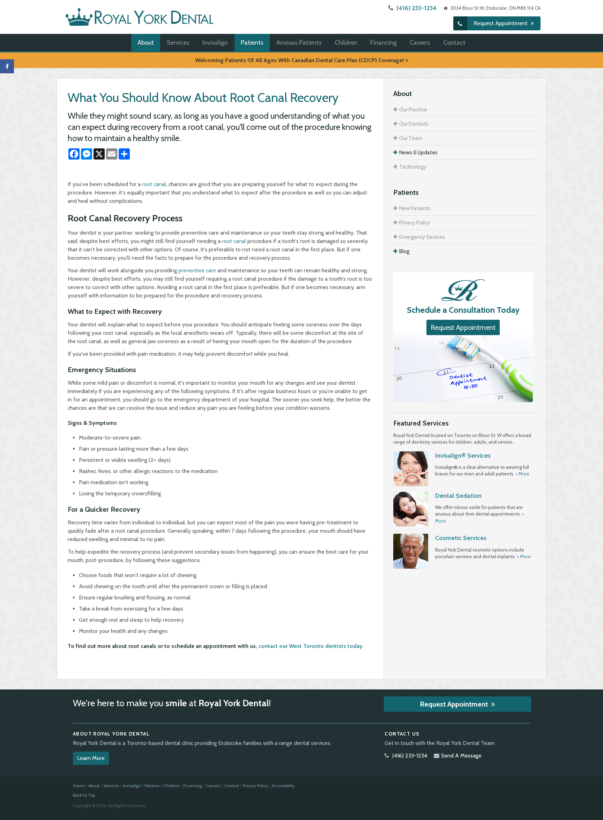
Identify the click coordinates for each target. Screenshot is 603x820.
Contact (454, 42)
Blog (404, 251)
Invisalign (215, 42)
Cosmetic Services (460, 538)
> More (522, 474)
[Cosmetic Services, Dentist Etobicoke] (410, 551)
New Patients (414, 208)
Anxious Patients (299, 42)
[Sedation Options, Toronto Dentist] (410, 508)
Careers (420, 42)
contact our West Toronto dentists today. (311, 646)
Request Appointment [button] (501, 23)
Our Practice (413, 109)
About (145, 42)
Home (78, 785)
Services (178, 42)
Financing (383, 42)
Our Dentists (414, 124)
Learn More (91, 758)
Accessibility (283, 785)
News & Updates (418, 152)
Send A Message (461, 755)
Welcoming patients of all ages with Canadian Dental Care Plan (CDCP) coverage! (299, 60)
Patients (252, 42)
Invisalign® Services (463, 455)
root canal (154, 184)
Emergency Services (422, 237)
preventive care (197, 270)
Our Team (410, 138)
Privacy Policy (414, 223)
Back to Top (84, 795)
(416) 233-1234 (416, 8)
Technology (412, 167)
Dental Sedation (458, 496)
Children (346, 42)
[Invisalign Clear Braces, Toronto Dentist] (410, 468)
